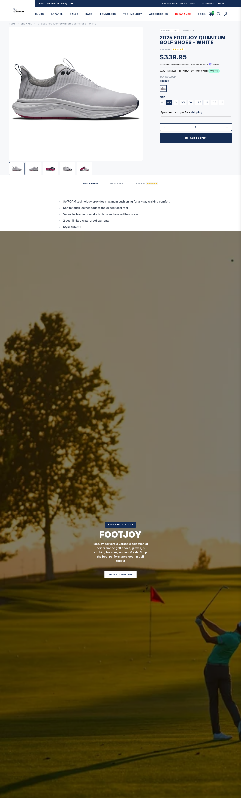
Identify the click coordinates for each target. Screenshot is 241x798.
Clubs (39, 14)
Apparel (57, 14)
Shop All (26, 24)
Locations (207, 3)
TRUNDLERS (108, 14)
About (194, 3)
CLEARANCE (183, 14)
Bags (89, 14)
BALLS (74, 14)
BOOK (202, 14)
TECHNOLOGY (132, 14)
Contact (222, 3)
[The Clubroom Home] (18, 10)
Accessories (158, 14)
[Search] (218, 14)
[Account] (226, 14)
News (183, 3)
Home (12, 24)
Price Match (170, 3)
